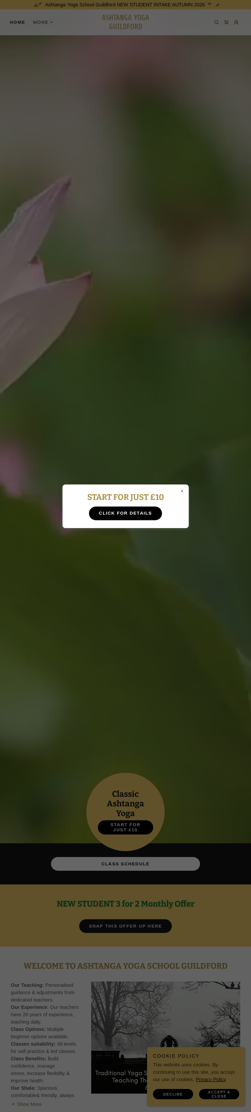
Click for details (125, 513)
